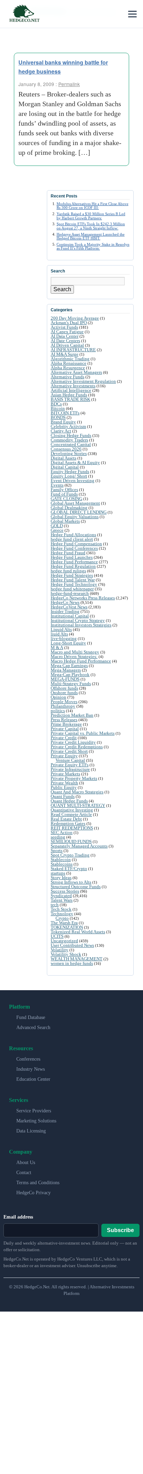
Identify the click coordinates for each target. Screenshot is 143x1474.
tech (55, 904)
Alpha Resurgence (68, 367)
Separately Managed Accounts (79, 846)
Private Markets (65, 773)
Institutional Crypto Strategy (78, 620)
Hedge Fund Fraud (68, 552)
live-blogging (64, 638)
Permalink (69, 84)
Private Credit (64, 737)
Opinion (58, 697)
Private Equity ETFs (70, 764)
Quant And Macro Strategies (77, 791)
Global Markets (65, 521)
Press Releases (64, 719)
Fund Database (30, 1017)
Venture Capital (70, 760)
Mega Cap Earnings (69, 665)
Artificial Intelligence (71, 390)
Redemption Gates (68, 823)
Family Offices (64, 489)
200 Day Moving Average (75, 318)
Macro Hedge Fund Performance (81, 661)
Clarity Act (61, 430)
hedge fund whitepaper (72, 588)
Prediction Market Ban (72, 715)
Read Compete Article (71, 814)
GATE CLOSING (66, 498)
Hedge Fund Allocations (73, 534)
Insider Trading (65, 611)
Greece (57, 530)
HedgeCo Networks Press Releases (83, 597)
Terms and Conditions (37, 1182)
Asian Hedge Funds (69, 394)
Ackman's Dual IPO (69, 322)
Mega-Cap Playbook (70, 674)
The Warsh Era (64, 922)
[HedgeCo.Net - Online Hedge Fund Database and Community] (24, 13)
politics (58, 710)
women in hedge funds (72, 963)
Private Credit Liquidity (73, 742)
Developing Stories (69, 453)
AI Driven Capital (67, 345)
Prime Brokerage (66, 724)
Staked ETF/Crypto (69, 868)
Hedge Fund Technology (74, 584)
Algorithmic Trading (70, 358)
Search (62, 289)
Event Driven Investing (72, 480)
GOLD (57, 525)
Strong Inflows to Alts (71, 882)
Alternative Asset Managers (76, 372)
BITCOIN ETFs (65, 412)
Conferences (28, 1059)
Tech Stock (61, 909)
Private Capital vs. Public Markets (83, 733)
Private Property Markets (74, 778)
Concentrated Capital (71, 444)
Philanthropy (63, 706)
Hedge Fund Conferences (74, 548)
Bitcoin (58, 408)
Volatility (59, 949)
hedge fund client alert (72, 539)
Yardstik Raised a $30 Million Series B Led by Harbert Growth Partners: (91, 216)
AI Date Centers (65, 340)
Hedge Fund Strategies (72, 575)
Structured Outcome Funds (76, 886)
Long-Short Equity (68, 643)
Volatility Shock (66, 954)
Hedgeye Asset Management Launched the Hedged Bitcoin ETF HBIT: (91, 236)
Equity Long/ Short (69, 476)
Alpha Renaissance (68, 363)
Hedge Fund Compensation (76, 543)
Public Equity (64, 787)
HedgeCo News (65, 602)
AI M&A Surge (64, 354)
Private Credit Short (69, 751)
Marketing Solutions (36, 1120)
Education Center (33, 1079)
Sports (56, 850)
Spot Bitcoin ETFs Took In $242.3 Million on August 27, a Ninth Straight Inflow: (91, 226)
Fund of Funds (64, 494)
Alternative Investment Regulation (83, 381)
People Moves (64, 701)
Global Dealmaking (69, 507)
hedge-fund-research (70, 593)
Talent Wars (62, 900)
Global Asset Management (75, 503)
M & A (57, 647)
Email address (18, 1217)
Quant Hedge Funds (69, 800)
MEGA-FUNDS (65, 679)
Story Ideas (61, 877)
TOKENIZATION (67, 927)
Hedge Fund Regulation (73, 566)
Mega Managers (66, 670)
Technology (62, 913)
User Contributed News (72, 945)
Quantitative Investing (72, 809)
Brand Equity (63, 421)
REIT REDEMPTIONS (72, 828)
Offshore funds (64, 688)
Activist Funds (64, 327)
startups (58, 873)
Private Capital (65, 728)
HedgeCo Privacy (33, 1192)
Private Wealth (64, 782)
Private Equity (64, 755)
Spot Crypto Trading (70, 855)
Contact (23, 1172)
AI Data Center (64, 336)
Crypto (62, 918)
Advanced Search (33, 1027)
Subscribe (120, 1230)
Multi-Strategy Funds (71, 683)
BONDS (58, 417)
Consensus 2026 (66, 449)
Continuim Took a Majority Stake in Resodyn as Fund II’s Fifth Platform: (93, 246)
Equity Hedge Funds (70, 471)
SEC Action (62, 832)
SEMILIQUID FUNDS (71, 841)
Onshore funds (64, 692)
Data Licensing (31, 1131)
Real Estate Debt (66, 819)
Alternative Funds (67, 376)
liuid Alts (59, 634)
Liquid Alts (61, 629)
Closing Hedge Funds (71, 435)
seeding (58, 837)
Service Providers (33, 1110)
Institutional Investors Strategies (81, 624)
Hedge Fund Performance (74, 561)
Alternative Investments (73, 385)
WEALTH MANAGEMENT (76, 958)
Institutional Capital (70, 615)
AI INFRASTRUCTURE (73, 349)
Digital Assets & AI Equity (75, 462)
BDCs (56, 403)
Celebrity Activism (68, 426)
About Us (25, 1162)
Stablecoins (62, 864)
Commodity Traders (69, 440)
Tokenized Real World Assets (78, 931)
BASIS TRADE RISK (70, 399)
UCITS (57, 936)
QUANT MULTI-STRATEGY (78, 805)
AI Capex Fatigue (67, 331)
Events (57, 485)
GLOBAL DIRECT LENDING (79, 512)
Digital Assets (63, 458)
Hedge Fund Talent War (73, 579)
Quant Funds (63, 796)
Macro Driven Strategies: (74, 656)
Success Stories (65, 891)
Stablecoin (61, 859)
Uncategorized (64, 940)
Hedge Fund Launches (72, 557)
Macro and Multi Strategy (75, 652)
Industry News (30, 1069)
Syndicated (61, 895)
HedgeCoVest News (69, 606)
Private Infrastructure (70, 769)
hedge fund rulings (68, 570)
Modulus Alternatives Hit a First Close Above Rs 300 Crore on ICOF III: (92, 206)
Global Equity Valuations (75, 516)
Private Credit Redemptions (77, 746)
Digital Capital (65, 467)
